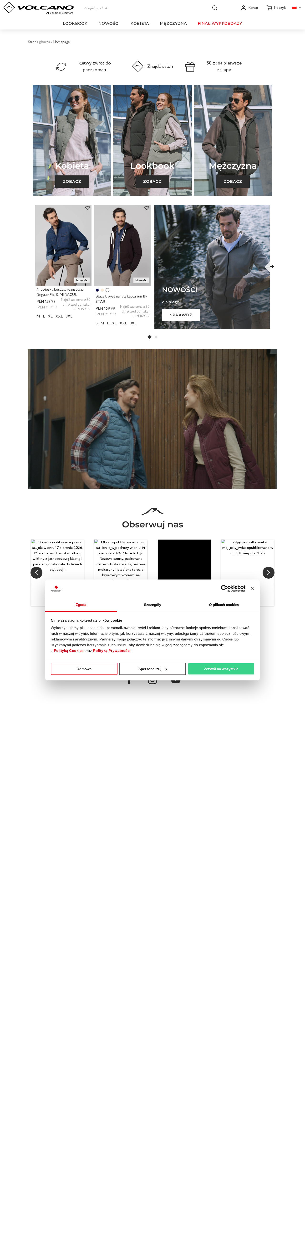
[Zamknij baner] (252, 588)
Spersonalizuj (149, 669)
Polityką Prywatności (112, 651)
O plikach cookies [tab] (224, 605)
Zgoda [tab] (81, 605)
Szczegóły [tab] (152, 605)
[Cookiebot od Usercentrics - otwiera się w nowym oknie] (224, 588)
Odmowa (84, 669)
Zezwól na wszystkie (221, 669)
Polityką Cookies (69, 651)
